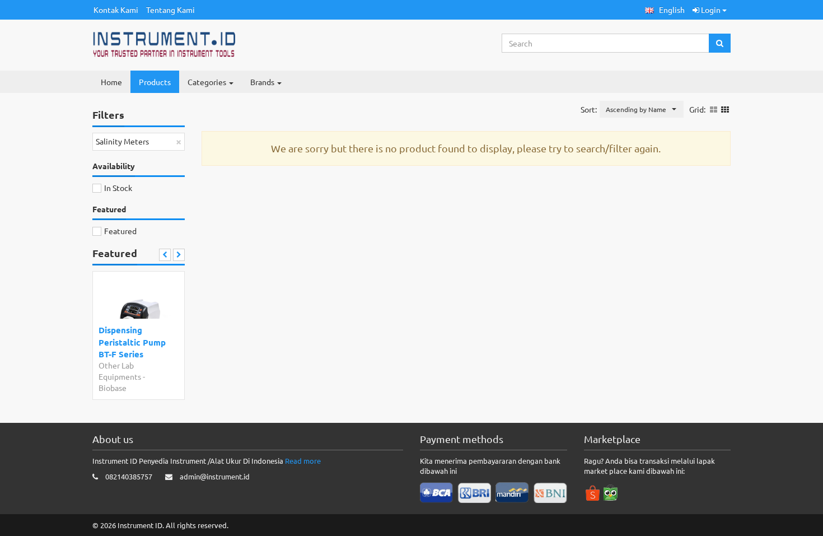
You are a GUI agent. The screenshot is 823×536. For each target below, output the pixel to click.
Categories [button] (208, 82)
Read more (303, 460)
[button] (665, 10)
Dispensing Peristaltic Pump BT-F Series (132, 342)
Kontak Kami (115, 9)
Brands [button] (263, 82)
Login (710, 9)
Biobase (113, 388)
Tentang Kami (170, 9)
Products (155, 82)
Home (111, 82)
